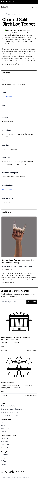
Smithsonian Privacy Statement (11, 409)
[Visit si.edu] (19, 472)
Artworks (17, 14)
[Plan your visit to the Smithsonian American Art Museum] (19, 321)
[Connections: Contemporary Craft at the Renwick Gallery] (19, 237)
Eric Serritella (6, 97)
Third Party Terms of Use (9, 415)
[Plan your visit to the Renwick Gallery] (19, 367)
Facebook (4, 455)
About (3, 425)
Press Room (5, 442)
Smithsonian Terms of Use (10, 412)
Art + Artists (6, 14)
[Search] (33, 7)
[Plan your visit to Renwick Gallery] (19, 387)
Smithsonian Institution (8, 406)
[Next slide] (36, 38)
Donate (3, 431)
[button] (2, 49)
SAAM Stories (5, 445)
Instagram (4, 458)
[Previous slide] (2, 38)
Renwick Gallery (9, 269)
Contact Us (4, 438)
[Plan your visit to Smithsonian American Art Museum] (19, 342)
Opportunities (5, 448)
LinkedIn (3, 464)
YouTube (4, 461)
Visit (2, 422)
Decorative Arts (7, 189)
